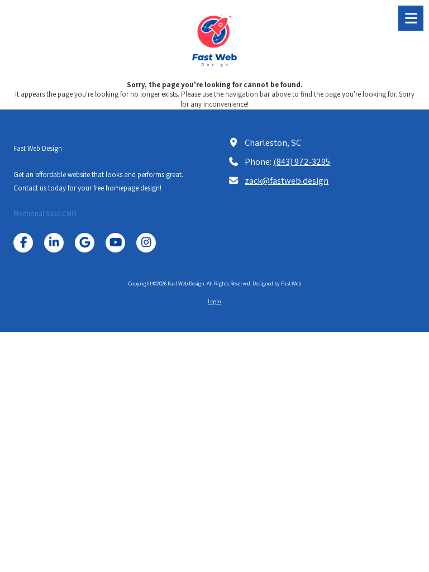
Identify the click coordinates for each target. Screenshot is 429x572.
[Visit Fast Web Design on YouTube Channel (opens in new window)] (115, 242)
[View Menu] (410, 18)
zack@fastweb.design (286, 180)
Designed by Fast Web (276, 283)
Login (214, 301)
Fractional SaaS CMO (45, 213)
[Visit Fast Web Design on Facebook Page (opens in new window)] (23, 242)
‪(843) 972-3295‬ (301, 161)
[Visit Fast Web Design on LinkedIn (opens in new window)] (54, 242)
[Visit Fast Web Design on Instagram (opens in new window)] (146, 242)
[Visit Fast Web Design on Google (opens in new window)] (84, 242)
